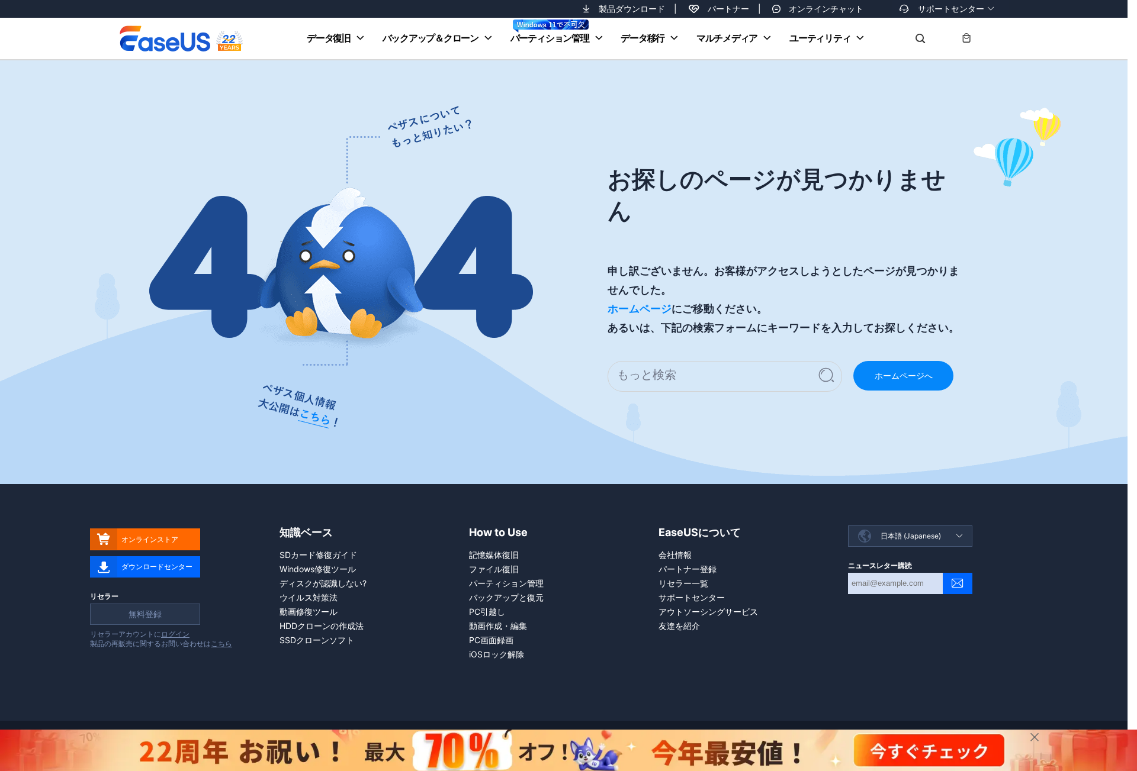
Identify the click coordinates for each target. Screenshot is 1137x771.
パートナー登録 (688, 569)
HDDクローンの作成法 (322, 626)
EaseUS (181, 38)
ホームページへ (904, 375)
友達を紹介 (679, 626)
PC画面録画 (491, 640)
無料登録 (145, 614)
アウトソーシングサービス (708, 612)
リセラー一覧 (683, 583)
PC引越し (487, 612)
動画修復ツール (309, 612)
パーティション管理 (549, 38)
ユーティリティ (819, 38)
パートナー (728, 9)
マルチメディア (726, 38)
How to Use (498, 532)
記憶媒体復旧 (494, 555)
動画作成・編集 (498, 626)
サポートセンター (951, 9)
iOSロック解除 (496, 654)
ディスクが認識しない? (323, 583)
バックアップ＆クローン (430, 38)
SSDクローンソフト (317, 640)
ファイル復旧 (494, 569)
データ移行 (642, 38)
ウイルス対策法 (309, 597)
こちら (221, 643)
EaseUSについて (700, 532)
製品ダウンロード (632, 9)
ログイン (175, 634)
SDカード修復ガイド (318, 555)
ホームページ (640, 308)
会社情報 (675, 555)
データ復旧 (329, 38)
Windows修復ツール (318, 569)
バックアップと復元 (506, 597)
